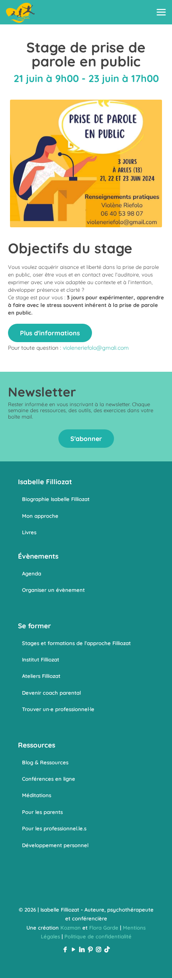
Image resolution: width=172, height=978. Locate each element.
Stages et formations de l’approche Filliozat (76, 643)
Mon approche (40, 516)
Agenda (31, 573)
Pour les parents (42, 812)
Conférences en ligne (48, 779)
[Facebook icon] (65, 949)
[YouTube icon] (73, 949)
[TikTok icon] (107, 949)
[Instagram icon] (99, 949)
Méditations (36, 795)
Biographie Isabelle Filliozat (56, 499)
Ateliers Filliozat (41, 676)
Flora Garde (103, 927)
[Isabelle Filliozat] (20, 12)
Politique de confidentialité (98, 936)
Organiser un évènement (53, 590)
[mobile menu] (161, 12)
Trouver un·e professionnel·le (58, 709)
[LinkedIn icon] (82, 949)
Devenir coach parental (51, 692)
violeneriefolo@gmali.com (96, 347)
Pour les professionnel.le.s (54, 828)
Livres (29, 532)
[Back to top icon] (155, 961)
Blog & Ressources (45, 762)
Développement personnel (55, 845)
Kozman (70, 927)
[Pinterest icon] (90, 949)
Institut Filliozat (40, 659)
